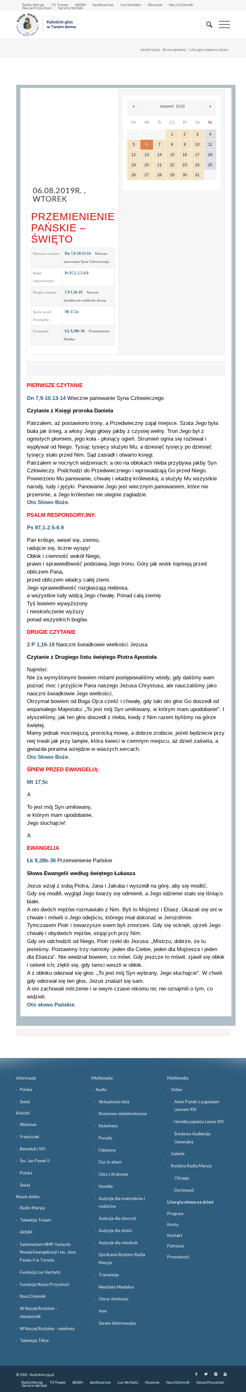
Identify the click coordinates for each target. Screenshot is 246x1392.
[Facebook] (196, 1374)
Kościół (23, 1112)
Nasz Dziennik (181, 5)
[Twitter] (206, 1374)
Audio (101, 1089)
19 (133, 165)
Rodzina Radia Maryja (191, 1165)
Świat (25, 1101)
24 (197, 165)
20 (146, 165)
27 (146, 175)
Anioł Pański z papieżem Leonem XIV (196, 1105)
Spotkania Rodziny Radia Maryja (122, 1258)
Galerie (177, 1153)
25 (210, 165)
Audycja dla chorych (117, 1218)
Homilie (106, 1186)
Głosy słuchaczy (114, 1298)
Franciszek (29, 1136)
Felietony (107, 1150)
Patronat (175, 1245)
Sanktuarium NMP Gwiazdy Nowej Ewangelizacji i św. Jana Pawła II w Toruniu (48, 1252)
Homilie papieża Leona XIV (199, 1121)
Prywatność (178, 1256)
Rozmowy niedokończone (123, 1113)
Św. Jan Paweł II (35, 1160)
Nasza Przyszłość (37, 8)
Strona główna (174, 49)
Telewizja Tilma (34, 1340)
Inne (103, 1310)
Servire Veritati (70, 8)
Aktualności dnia (114, 1101)
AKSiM (26, 1232)
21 (159, 165)
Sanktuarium (103, 5)
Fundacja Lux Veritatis (40, 1272)
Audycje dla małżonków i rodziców (122, 1202)
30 (185, 175)
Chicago (181, 1178)
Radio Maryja (32, 1207)
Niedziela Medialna (116, 1286)
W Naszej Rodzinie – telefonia (47, 1328)
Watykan (28, 1124)
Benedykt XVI (32, 1148)
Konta (172, 1224)
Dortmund (184, 1190)
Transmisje (109, 1274)
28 (159, 175)
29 (172, 175)
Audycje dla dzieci (115, 1230)
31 (197, 175)
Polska (26, 1089)
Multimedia (102, 1078)
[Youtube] (225, 1374)
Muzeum (155, 5)
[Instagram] (215, 1374)
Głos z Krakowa (113, 1174)
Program (175, 1213)
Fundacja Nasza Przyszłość (45, 1284)
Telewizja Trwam (35, 1219)
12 (133, 155)
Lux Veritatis (130, 5)
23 (185, 165)
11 (210, 144)
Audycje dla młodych (118, 1242)
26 (133, 175)
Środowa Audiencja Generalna (192, 1137)
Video (176, 1089)
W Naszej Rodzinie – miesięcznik (38, 1312)
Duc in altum (110, 1161)
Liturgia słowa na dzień (190, 1202)
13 (146, 155)
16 (185, 155)
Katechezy (108, 1125)
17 (197, 155)
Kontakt (174, 1235)
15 (172, 155)
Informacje (26, 1078)
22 (172, 165)
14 (159, 155)
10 (197, 144)
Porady (105, 1137)
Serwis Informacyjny (117, 1323)
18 (210, 155)
